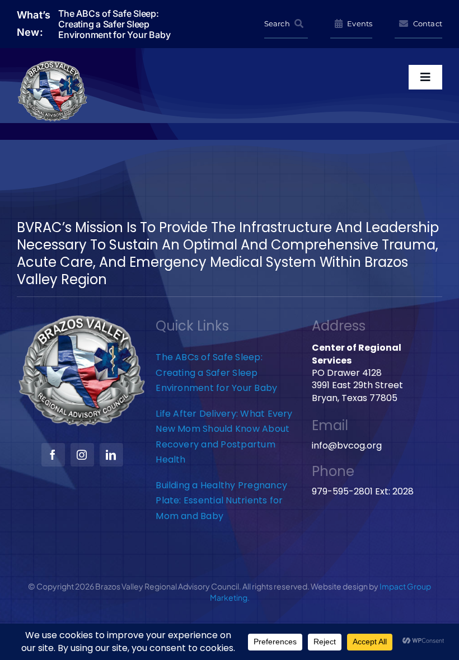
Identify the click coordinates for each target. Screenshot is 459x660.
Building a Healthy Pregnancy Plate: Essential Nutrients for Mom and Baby (221, 500)
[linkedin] (111, 454)
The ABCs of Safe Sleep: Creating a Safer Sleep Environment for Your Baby (216, 372)
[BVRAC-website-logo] (52, 64)
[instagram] (82, 454)
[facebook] (53, 454)
